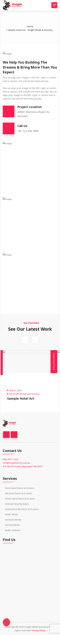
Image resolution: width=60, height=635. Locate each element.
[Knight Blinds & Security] (14, 5)
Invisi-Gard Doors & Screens (19, 488)
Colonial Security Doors (17, 503)
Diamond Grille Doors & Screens (21, 509)
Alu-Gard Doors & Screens (18, 493)
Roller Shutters (13, 530)
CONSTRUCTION (53, 361)
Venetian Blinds (13, 519)
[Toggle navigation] (54, 5)
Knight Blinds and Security (26, 393)
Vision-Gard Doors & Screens (20, 498)
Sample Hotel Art (20, 398)
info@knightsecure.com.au (16, 462)
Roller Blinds (11, 514)
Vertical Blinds (12, 524)
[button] (25, 340)
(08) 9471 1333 (10, 459)
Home (30, 26)
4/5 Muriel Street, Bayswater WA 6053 (23, 466)
